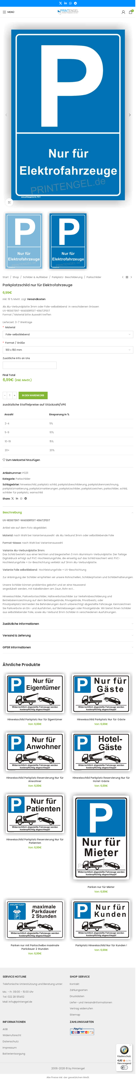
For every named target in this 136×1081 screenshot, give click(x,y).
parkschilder (111, 488)
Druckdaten (77, 996)
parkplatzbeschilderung (72, 484)
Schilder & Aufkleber (35, 277)
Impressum (10, 1047)
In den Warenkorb (33, 395)
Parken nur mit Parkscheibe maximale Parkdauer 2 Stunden (35, 947)
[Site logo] (68, 12)
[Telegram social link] (75, 3)
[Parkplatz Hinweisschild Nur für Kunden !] (101, 919)
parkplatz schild (47, 484)
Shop (16, 277)
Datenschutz (11, 1041)
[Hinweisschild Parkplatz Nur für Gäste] (101, 693)
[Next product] (131, 277)
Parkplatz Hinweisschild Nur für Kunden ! (101, 945)
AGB (5, 1029)
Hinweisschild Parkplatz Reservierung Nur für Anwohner (35, 779)
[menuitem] (101, 984)
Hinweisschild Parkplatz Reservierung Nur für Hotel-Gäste (101, 779)
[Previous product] (123, 277)
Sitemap (75, 1014)
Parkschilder (94, 277)
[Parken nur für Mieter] (101, 837)
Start (6, 277)
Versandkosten (36, 299)
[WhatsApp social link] (70, 3)
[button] (6, 114)
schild (123, 488)
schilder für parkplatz (16, 492)
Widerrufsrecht (12, 1035)
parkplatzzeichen (92, 488)
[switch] (124, 1067)
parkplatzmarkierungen (43, 488)
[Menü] (130, 1046)
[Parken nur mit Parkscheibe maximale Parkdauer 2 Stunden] (35, 919)
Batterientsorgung (14, 1053)
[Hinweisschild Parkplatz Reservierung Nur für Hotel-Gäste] (101, 752)
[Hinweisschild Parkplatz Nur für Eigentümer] (35, 693)
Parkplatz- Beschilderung (67, 277)
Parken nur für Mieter (101, 887)
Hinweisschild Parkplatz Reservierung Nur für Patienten (35, 841)
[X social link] (60, 3)
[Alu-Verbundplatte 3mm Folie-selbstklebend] (68, 334)
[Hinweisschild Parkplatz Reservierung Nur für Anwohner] (35, 752)
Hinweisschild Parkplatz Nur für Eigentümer (34, 719)
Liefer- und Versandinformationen (91, 1002)
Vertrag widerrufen (81, 1008)
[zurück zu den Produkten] (127, 277)
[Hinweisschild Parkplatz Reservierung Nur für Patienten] (35, 813)
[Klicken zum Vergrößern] (9, 202)
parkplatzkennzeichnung (103, 484)
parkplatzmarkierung (15, 488)
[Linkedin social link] (65, 3)
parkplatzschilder (69, 488)
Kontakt (74, 984)
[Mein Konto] (123, 12)
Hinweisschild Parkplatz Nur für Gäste (101, 719)
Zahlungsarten (79, 990)
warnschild (36, 492)
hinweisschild (28, 484)
